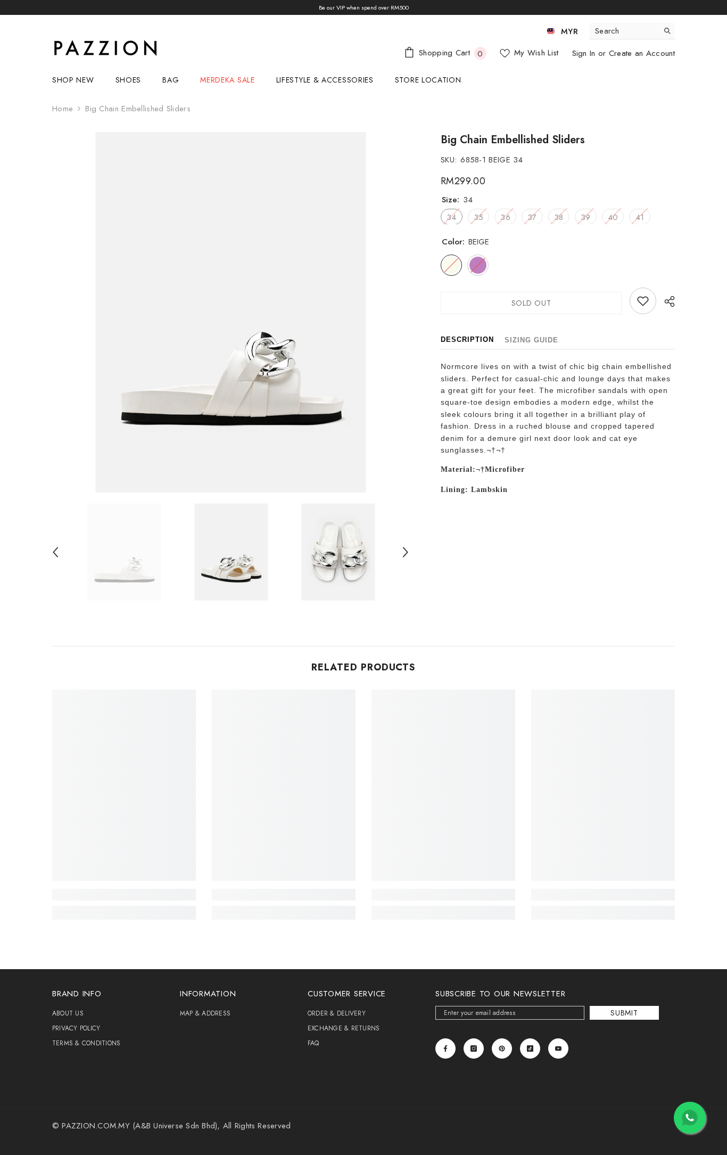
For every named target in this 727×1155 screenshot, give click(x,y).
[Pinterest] (502, 1048)
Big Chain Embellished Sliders (513, 140)
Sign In (585, 53)
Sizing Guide (531, 340)
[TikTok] (530, 1048)
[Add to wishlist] (643, 301)
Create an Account (642, 53)
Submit (624, 1012)
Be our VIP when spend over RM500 (364, 7)
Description (467, 339)
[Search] (632, 31)
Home (62, 108)
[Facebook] (445, 1048)
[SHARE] (665, 301)
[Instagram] (474, 1048)
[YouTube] (558, 1048)
